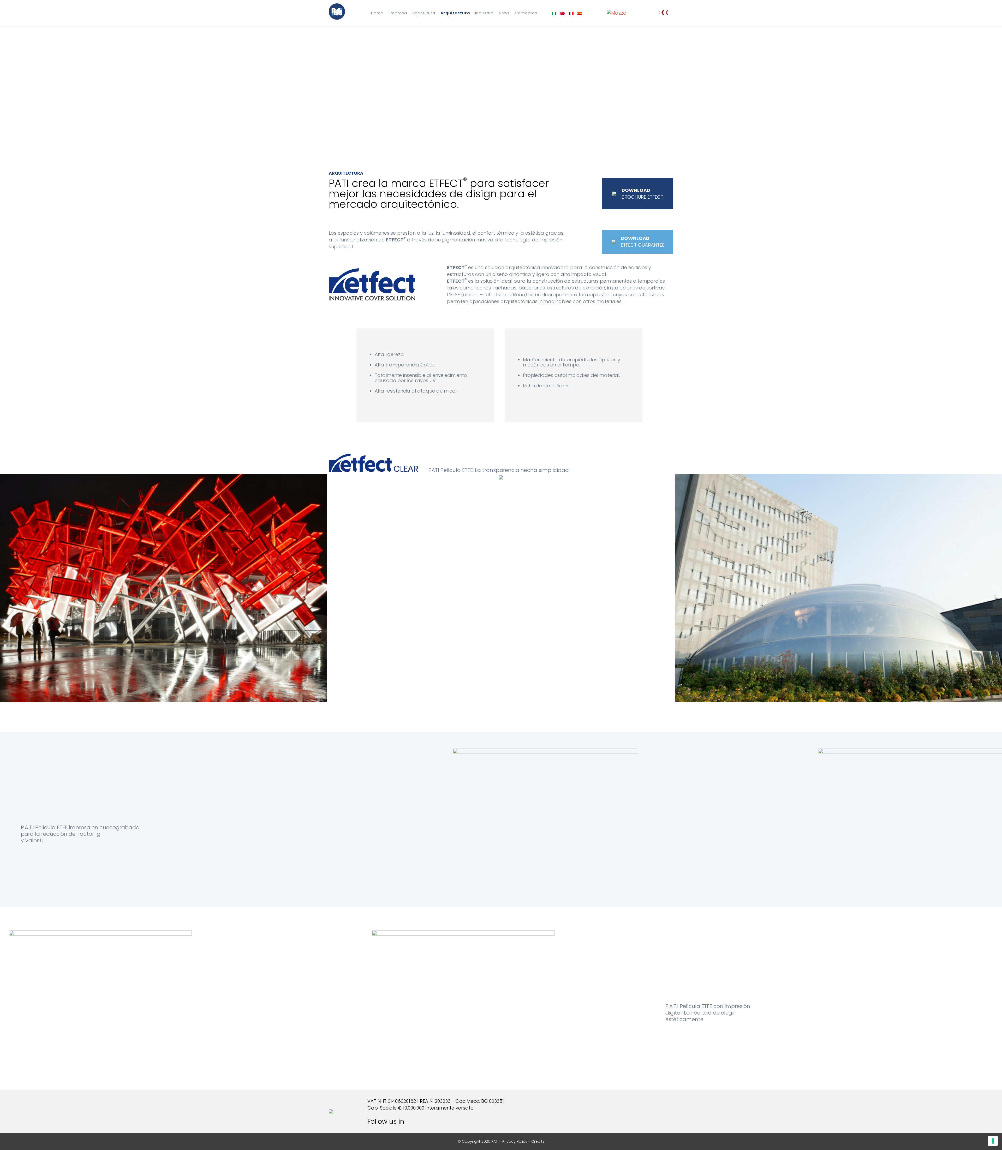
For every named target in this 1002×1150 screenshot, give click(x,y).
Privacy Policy (514, 1141)
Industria (484, 13)
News (504, 13)
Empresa (398, 13)
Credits (538, 1141)
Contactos (526, 13)
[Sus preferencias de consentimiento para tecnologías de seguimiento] (993, 1141)
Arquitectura (455, 13)
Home (377, 13)
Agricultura (423, 13)
